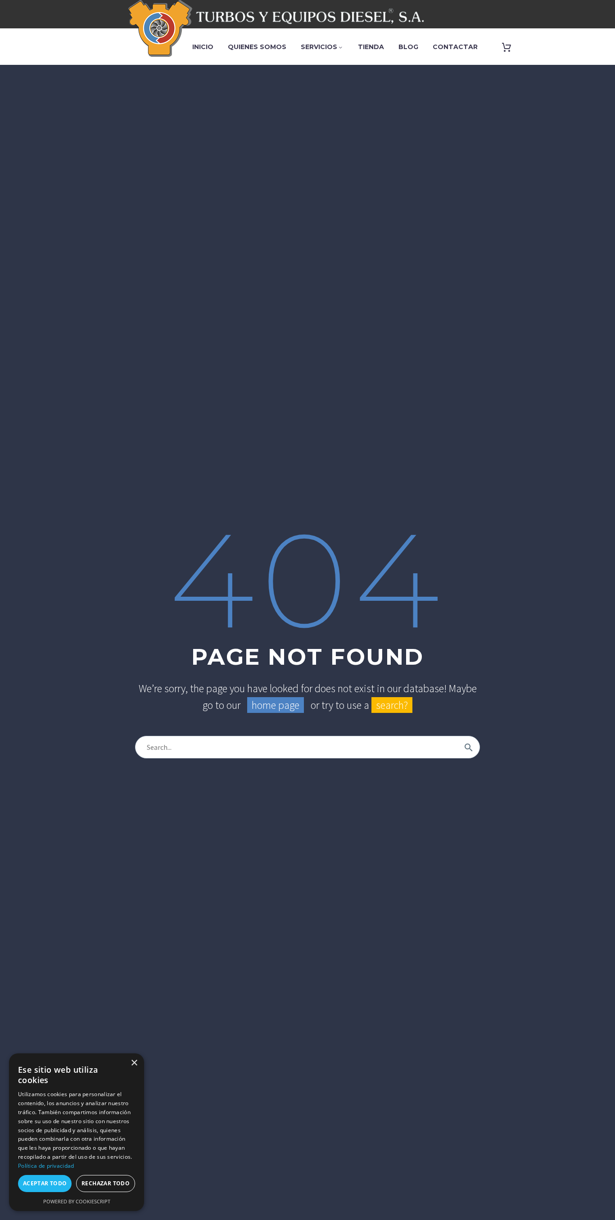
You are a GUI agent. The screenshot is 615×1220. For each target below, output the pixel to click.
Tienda (371, 47)
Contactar (455, 47)
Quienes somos (257, 47)
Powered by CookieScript (76, 1201)
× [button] (134, 1063)
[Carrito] (506, 47)
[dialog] (76, 1132)
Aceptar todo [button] (45, 1183)
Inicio (202, 47)
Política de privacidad (46, 1166)
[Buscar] (468, 747)
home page (275, 705)
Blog (408, 47)
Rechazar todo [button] (105, 1183)
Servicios (322, 47)
